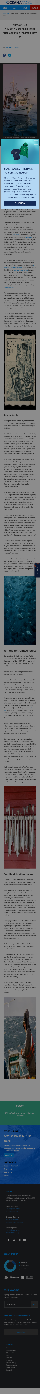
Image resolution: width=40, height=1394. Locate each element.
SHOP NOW (20, 203)
